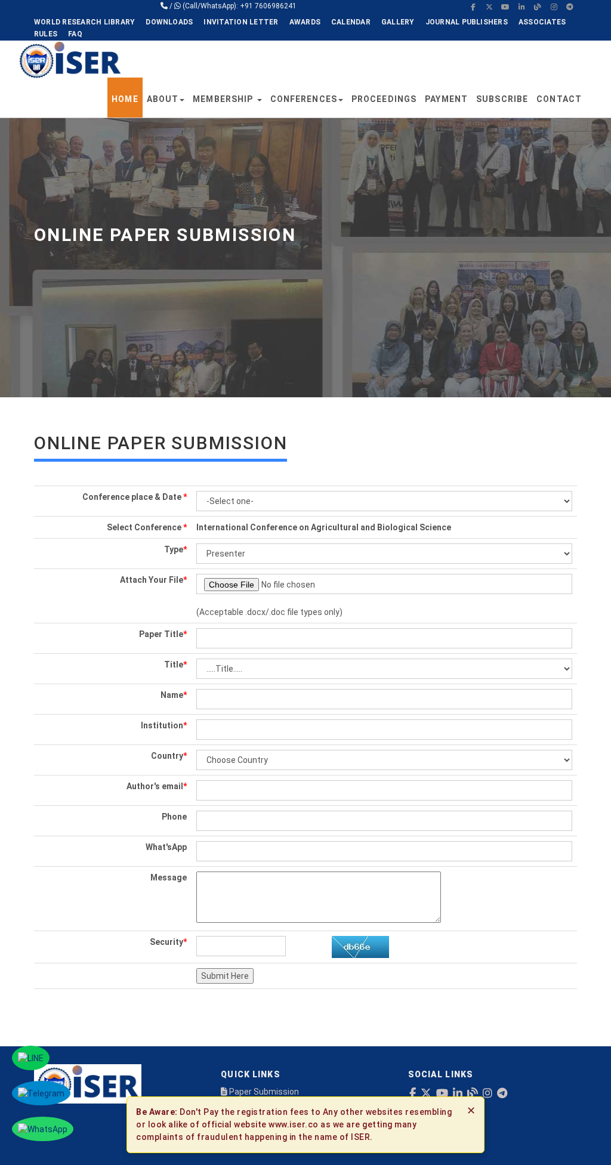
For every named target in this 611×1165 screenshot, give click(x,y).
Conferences (303, 99)
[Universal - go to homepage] (70, 59)
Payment (446, 99)
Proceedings (383, 99)
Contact (559, 99)
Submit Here (225, 976)
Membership (224, 99)
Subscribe (502, 99)
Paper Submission (263, 1091)
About (163, 99)
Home (125, 99)
